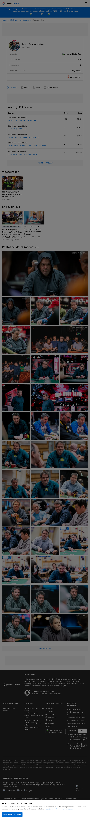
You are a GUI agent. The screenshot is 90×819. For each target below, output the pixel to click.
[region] (45, 809)
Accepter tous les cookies (12, 814)
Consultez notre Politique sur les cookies (59, 809)
